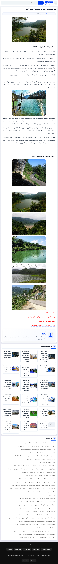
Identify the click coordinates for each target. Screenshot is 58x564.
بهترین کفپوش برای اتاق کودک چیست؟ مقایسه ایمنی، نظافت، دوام (40, 443)
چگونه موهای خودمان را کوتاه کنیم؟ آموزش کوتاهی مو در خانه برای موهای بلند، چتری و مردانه (34, 465)
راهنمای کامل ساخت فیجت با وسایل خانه (46, 528)
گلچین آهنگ (36, 549)
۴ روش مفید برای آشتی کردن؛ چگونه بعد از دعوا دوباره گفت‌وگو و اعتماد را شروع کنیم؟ (36, 446)
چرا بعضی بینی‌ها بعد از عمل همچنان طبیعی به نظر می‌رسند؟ (41, 492)
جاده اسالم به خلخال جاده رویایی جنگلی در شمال (41, 317)
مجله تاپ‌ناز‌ (49, 3)
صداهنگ (10, 549)
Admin (44, 333)
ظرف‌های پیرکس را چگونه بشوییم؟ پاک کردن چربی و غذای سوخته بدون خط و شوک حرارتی (35, 479)
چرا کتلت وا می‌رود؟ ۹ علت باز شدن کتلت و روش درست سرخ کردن (40, 475)
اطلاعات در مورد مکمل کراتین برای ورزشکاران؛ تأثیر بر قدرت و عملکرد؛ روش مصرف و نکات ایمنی (34, 531)
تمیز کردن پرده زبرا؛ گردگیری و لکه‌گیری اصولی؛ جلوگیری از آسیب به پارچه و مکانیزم (37, 505)
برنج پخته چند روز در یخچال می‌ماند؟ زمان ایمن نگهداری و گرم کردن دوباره (38, 472)
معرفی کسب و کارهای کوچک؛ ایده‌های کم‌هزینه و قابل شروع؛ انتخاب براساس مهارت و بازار (35, 515)
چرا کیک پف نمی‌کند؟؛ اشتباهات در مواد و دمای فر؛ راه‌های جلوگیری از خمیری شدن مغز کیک (35, 537)
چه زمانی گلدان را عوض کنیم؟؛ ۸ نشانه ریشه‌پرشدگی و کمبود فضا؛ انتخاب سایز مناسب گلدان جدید (33, 485)
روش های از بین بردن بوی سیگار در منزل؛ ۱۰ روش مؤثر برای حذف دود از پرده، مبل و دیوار (35, 482)
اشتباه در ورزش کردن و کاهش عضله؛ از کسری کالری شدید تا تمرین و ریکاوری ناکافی (37, 534)
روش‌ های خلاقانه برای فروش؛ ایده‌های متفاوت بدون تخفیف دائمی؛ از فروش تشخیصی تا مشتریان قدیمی (32, 518)
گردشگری (46, 14)
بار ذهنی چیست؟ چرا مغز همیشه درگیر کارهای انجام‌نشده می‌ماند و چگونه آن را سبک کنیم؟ (35, 456)
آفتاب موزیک (18, 549)
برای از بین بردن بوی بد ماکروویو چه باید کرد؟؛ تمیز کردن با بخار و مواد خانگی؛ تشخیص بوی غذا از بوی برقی (31, 469)
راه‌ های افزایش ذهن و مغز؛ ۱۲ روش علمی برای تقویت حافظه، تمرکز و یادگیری (38, 449)
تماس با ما (25, 561)
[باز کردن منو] (55, 3)
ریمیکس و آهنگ (46, 549)
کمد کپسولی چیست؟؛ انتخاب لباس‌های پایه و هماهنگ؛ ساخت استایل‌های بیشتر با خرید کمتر (35, 508)
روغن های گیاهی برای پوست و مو (47, 462)
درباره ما (33, 561)
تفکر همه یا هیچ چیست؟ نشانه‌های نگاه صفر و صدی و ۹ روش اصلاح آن (39, 452)
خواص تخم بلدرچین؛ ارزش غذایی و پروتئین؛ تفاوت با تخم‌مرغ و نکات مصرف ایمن (37, 498)
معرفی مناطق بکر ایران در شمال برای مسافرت (43, 325)
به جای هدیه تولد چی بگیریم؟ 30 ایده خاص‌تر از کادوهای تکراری (41, 459)
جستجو (41, 3)
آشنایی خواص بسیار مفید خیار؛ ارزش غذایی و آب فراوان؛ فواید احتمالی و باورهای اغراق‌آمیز (36, 501)
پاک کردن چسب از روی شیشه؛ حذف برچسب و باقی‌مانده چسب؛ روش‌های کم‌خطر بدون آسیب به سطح (32, 488)
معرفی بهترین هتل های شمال (47, 321)
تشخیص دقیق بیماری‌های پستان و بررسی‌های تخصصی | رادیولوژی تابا (39, 511)
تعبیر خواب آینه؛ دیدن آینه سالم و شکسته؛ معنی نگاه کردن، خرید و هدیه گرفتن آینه (37, 521)
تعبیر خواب (27, 549)
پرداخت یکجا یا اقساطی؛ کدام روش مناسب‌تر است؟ (43, 495)
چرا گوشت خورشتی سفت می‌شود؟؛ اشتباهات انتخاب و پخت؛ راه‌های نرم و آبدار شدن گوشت (35, 524)
